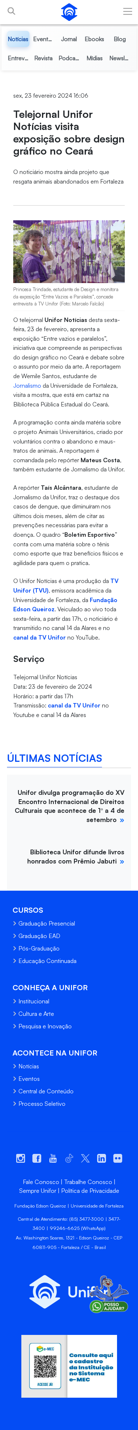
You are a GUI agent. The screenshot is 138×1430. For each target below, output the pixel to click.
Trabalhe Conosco (88, 1181)
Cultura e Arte (36, 1013)
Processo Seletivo (42, 1103)
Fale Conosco (41, 1181)
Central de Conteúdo (46, 1091)
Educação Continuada (47, 960)
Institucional (33, 1001)
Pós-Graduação (39, 948)
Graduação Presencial (46, 923)
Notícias (28, 1066)
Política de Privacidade (90, 1190)
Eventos (29, 1078)
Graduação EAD (39, 936)
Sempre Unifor (37, 1190)
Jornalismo (27, 385)
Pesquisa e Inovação (45, 1026)
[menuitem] (18, 39)
